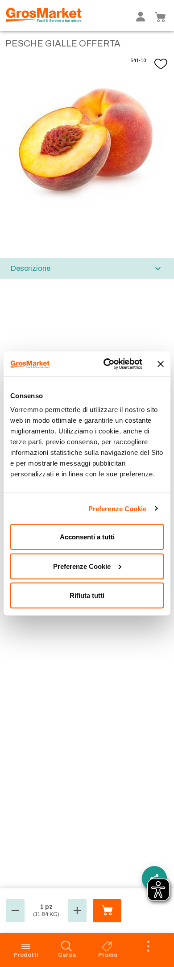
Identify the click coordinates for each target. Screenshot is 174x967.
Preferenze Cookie (117, 508)
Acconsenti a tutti (87, 537)
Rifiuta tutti (87, 595)
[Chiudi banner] (160, 364)
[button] (15, 910)
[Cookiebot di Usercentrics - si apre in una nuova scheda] (106, 364)
